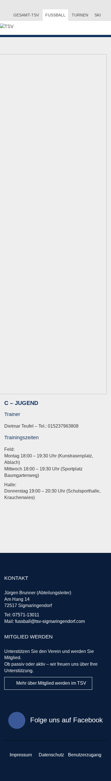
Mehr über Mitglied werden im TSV (50, 683)
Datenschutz (51, 754)
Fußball (55, 15)
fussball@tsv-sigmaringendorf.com (50, 621)
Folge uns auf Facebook (65, 720)
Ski (97, 15)
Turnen (80, 15)
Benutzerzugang (84, 754)
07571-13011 (26, 614)
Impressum (21, 754)
